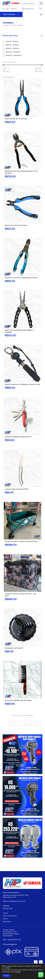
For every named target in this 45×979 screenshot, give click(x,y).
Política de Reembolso (10, 916)
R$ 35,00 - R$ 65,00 (12, 41)
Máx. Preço (38, 71)
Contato (5, 913)
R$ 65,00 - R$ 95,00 (12, 45)
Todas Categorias (9, 14)
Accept (6, 975)
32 (30, 723)
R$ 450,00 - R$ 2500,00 (14, 55)
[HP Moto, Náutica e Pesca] (11, 3)
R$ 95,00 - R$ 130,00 (12, 48)
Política (5, 919)
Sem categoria (8, 77)
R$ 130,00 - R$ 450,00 (13, 52)
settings (18, 972)
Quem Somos (7, 921)
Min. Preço (6, 71)
